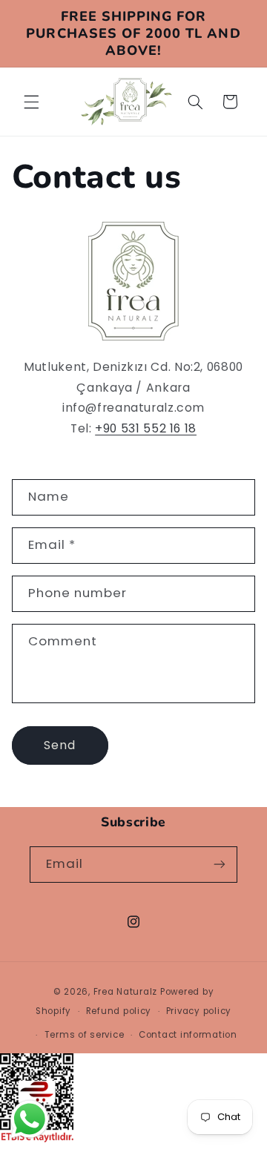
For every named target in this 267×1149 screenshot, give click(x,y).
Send (60, 745)
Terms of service (84, 1035)
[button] (31, 102)
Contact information (188, 1035)
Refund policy (119, 1011)
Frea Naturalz (125, 992)
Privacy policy (198, 1011)
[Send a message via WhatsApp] (29, 1119)
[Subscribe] (219, 864)
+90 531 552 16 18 (146, 428)
